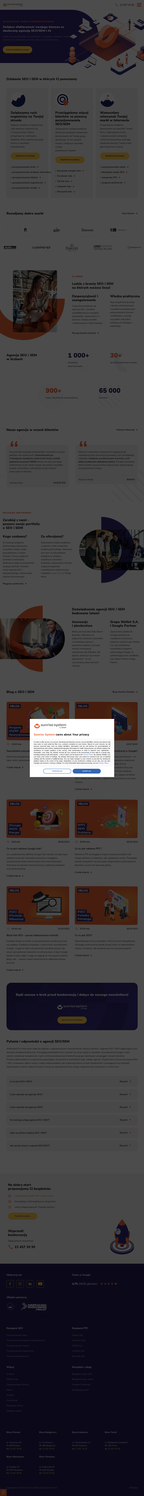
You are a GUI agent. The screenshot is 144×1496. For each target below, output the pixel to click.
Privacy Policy (88, 754)
